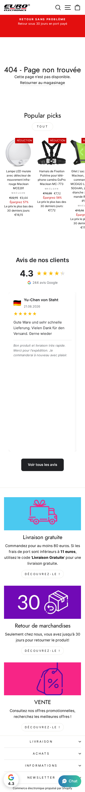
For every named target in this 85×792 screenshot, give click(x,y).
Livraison (41, 741)
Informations (41, 765)
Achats (41, 753)
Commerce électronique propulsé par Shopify (42, 788)
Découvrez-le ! (42, 574)
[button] (69, 781)
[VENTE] (42, 679)
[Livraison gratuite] (42, 513)
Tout (42, 126)
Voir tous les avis (42, 464)
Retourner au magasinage (42, 82)
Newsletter (41, 777)
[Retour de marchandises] (42, 602)
